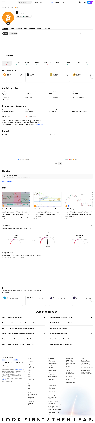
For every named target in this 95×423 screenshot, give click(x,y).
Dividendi (30, 386)
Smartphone (31, 403)
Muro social (69, 360)
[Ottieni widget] (80, 33)
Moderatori (68, 366)
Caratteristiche (51, 358)
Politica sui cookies (52, 407)
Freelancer (68, 381)
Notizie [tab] (12, 28)
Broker (57, 2)
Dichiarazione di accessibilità (54, 409)
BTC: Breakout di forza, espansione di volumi (47, 209)
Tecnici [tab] (25, 28)
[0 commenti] (54, 217)
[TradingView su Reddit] (23, 363)
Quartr (4, 379)
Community (43, 2)
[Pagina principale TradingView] (3, 2)
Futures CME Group (52, 376)
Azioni (29, 363)
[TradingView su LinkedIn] (14, 363)
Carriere (49, 390)
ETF (29, 364)
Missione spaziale (52, 385)
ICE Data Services (19, 369)
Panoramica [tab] (5, 28)
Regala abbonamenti (52, 363)
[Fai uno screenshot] (77, 33)
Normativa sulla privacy (53, 406)
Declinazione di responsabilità (54, 404)
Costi (49, 360)
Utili (29, 385)
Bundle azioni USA (52, 379)
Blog (49, 386)
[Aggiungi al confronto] (21, 75)
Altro (62, 2)
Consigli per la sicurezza (53, 410)
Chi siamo (50, 383)
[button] (39, 2)
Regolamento (69, 364)
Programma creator (70, 363)
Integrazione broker (85, 370)
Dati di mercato (51, 361)
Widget (82, 358)
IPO (29, 388)
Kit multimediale (51, 391)
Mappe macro (31, 397)
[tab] (5, 33)
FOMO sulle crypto (70, 209)
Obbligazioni (31, 366)
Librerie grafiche (84, 360)
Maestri (68, 379)
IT (81, 2)
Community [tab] (19, 28)
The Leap (50, 372)
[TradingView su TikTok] (20, 363)
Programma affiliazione (86, 372)
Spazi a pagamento (70, 382)
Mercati (51, 2)
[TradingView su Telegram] (17, 363)
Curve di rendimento (32, 394)
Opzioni (29, 395)
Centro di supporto (52, 388)
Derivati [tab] (45, 28)
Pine (29, 372)
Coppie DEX (30, 370)
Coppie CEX (30, 369)
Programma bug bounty (53, 412)
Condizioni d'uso (51, 403)
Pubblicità (83, 369)
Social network (69, 358)
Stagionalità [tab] (32, 28)
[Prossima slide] (92, 199)
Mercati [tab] (39, 28)
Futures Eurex (51, 378)
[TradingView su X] (3, 363)
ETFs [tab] (49, 28)
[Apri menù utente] (85, 2)
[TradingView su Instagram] (12, 363)
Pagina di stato (51, 414)
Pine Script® (31, 398)
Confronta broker (52, 370)
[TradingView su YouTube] (9, 363)
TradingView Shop (52, 395)
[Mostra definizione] (18, 92)
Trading (68, 370)
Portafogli (30, 392)
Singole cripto (31, 367)
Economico (30, 383)
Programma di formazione (87, 373)
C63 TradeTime (51, 398)
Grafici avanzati (84, 363)
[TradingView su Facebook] (6, 363)
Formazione (69, 372)
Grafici (29, 358)
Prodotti (36, 2)
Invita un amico (69, 361)
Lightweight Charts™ (85, 361)
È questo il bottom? (8, 209)
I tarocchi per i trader (52, 397)
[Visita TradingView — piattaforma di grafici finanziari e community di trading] (7, 55)
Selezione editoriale (70, 373)
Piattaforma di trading (86, 364)
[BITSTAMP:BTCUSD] (3, 206)
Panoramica (50, 367)
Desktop (30, 404)
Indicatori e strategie (71, 378)
